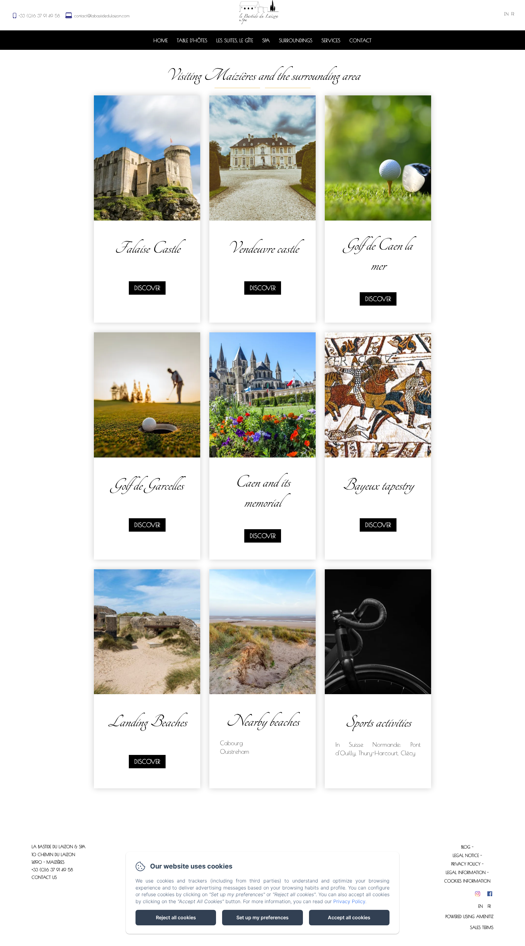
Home (160, 40)
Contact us (44, 877)
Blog (465, 847)
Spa (266, 40)
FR (489, 906)
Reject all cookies (176, 917)
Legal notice (466, 855)
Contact (360, 40)
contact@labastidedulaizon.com (101, 15)
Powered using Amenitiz (469, 916)
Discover (147, 287)
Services (330, 40)
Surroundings (295, 40)
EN (480, 906)
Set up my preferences (262, 917)
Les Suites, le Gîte (234, 40)
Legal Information (466, 872)
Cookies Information (467, 881)
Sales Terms (481, 927)
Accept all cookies (349, 917)
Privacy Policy (465, 864)
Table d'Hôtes (192, 40)
